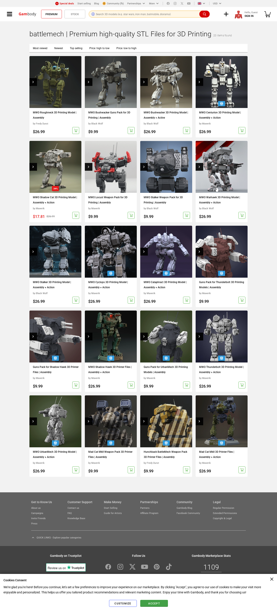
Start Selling (110, 508)
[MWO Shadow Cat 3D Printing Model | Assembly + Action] (55, 167)
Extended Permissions (225, 513)
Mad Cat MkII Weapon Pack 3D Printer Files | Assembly (110, 454)
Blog (96, 3)
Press (34, 523)
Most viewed (40, 48)
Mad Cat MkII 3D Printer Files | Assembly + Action (216, 454)
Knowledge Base (76, 518)
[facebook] (168, 3)
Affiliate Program (149, 513)
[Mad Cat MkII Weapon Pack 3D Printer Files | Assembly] (111, 421)
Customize (122, 603)
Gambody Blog (184, 508)
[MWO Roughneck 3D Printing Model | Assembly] (55, 82)
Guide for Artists (113, 513)
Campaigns (37, 513)
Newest (58, 48)
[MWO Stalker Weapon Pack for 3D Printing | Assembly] (166, 167)
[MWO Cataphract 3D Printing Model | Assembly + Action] (166, 252)
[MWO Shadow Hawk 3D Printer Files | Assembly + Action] (111, 336)
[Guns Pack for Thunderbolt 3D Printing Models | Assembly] (222, 252)
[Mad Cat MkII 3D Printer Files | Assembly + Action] (222, 421)
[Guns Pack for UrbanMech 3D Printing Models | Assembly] (166, 336)
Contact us (73, 508)
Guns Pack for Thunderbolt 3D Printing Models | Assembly (221, 284)
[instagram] (175, 3)
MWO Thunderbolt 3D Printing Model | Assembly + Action (221, 369)
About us (36, 508)
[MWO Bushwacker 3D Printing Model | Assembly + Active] (166, 82)
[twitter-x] (132, 566)
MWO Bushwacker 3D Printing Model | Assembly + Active (166, 115)
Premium (51, 14)
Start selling (84, 3)
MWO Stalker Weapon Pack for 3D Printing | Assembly (163, 200)
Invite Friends (38, 518)
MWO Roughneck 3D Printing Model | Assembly (54, 115)
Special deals (67, 3)
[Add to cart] (75, 130)
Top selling (76, 48)
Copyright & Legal (222, 518)
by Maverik (205, 123)
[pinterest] (156, 566)
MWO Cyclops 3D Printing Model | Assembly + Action (108, 284)
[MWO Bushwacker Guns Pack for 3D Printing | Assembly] (111, 82)
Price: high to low (99, 48)
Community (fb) (115, 3)
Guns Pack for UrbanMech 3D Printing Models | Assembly (166, 369)
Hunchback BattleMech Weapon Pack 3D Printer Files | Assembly (165, 454)
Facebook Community (188, 513)
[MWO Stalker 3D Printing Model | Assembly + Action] (55, 252)
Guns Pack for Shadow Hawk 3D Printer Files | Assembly (56, 369)
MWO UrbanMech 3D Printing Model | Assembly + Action (55, 454)
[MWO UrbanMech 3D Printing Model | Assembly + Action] (55, 421)
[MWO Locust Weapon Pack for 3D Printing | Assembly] (111, 167)
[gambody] (27, 14)
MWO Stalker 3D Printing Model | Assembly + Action (52, 284)
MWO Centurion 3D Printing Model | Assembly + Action (220, 115)
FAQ (70, 513)
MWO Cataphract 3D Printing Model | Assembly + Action (165, 284)
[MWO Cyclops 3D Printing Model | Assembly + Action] (111, 252)
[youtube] (188, 3)
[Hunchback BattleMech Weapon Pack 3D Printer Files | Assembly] (166, 421)
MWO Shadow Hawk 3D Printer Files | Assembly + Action (110, 369)
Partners (145, 508)
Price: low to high (126, 48)
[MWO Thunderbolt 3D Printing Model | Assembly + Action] (222, 336)
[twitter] (182, 3)
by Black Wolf (95, 123)
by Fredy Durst (40, 123)
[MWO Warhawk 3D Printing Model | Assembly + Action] (222, 167)
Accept (154, 603)
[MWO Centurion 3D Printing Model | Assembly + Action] (222, 82)
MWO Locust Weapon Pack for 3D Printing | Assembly (107, 200)
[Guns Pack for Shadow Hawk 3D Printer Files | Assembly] (55, 336)
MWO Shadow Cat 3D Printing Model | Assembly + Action (55, 200)
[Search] (204, 14)
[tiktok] (168, 566)
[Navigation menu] (9, 14)
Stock (75, 14)
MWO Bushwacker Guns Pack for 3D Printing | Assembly (109, 115)
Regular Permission (223, 508)
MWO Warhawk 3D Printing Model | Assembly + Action (219, 200)
